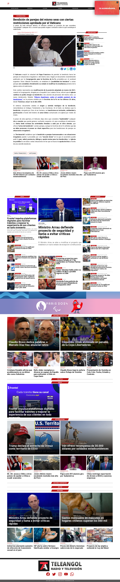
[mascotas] (86, 202)
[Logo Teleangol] (60, 5)
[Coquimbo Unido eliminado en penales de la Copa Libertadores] (86, 230)
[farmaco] (86, 239)
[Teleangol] (8, 4)
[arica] (86, 267)
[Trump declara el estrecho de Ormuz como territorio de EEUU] (11, 267)
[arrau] (60, 221)
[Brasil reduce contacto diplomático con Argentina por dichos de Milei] (80, 38)
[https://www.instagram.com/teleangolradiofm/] (60, 575)
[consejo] (11, 239)
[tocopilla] (86, 286)
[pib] (11, 258)
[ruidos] (86, 277)
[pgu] (11, 276)
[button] (20, 153)
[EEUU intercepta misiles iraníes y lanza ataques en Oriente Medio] (80, 54)
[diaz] (86, 211)
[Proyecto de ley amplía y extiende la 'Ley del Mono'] (86, 258)
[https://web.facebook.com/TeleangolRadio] (48, 575)
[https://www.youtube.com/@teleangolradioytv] (66, 575)
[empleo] (11, 286)
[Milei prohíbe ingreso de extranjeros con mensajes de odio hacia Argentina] (80, 46)
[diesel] (86, 249)
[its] (86, 220)
